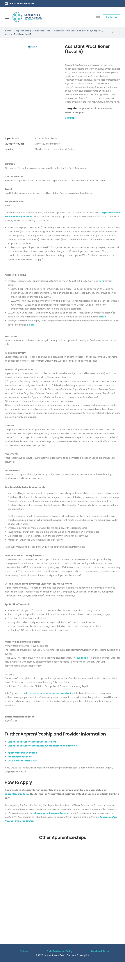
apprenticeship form (17, 793)
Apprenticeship (62, 30)
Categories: (71, 108)
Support (96, 30)
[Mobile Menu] (7, 17)
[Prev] (112, 32)
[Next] (117, 32)
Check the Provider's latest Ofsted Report (32, 741)
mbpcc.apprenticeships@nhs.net (51, 813)
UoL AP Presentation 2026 (22, 760)
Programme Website (20, 756)
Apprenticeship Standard (22, 752)
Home (8, 30)
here (101, 281)
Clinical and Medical (81, 30)
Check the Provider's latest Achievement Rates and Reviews (42, 745)
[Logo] (27, 17)
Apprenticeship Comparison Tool (33, 30)
